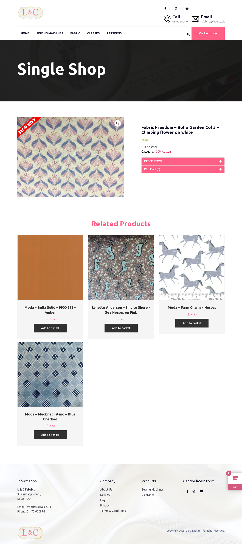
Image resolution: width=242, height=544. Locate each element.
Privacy (104, 505)
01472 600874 (36, 511)
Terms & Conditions (113, 510)
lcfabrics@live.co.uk (38, 506)
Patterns (114, 33)
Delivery (105, 494)
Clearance (148, 494)
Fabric (75, 33)
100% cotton (162, 151)
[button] (117, 123)
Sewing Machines (49, 33)
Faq (102, 500)
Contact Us (206, 33)
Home (25, 33)
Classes (93, 33)
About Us (106, 489)
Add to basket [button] (50, 328)
